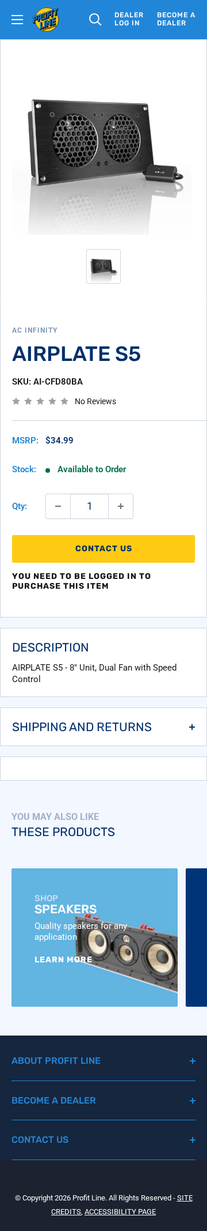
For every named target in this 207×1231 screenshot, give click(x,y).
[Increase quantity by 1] (121, 506)
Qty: (19, 506)
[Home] (46, 19)
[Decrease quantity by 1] (58, 506)
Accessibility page (120, 1211)
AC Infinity (34, 330)
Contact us (103, 549)
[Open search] (95, 19)
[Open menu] (17, 19)
